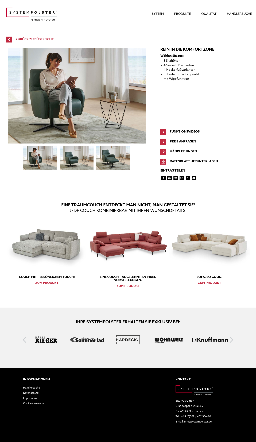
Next (232, 340)
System (158, 14)
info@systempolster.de (198, 422)
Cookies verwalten (34, 403)
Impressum (30, 398)
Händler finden (183, 151)
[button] (163, 178)
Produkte (182, 14)
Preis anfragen (183, 141)
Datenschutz (30, 393)
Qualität (208, 14)
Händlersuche (239, 14)
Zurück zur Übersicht (35, 39)
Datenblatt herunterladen (194, 161)
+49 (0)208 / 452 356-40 (196, 416)
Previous (24, 340)
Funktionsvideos (185, 131)
